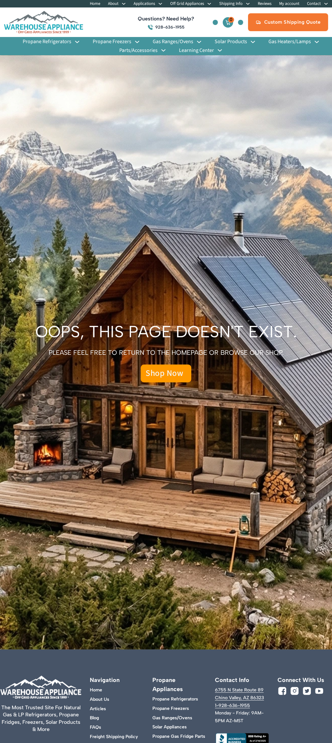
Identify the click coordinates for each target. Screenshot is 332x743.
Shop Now (164, 373)
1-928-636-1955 (232, 705)
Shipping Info (231, 4)
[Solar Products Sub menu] (252, 41)
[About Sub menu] (124, 4)
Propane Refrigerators (47, 41)
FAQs (95, 727)
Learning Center (196, 50)
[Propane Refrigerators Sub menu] (77, 41)
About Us (99, 699)
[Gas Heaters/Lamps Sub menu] (316, 41)
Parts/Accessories (138, 50)
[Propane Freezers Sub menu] (137, 41)
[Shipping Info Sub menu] (248, 4)
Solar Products (231, 41)
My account (289, 4)
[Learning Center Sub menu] (219, 50)
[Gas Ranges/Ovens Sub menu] (199, 41)
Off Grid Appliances (187, 4)
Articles (98, 709)
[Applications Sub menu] (160, 4)
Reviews (264, 4)
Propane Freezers (112, 41)
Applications (144, 4)
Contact (314, 4)
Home (95, 4)
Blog (94, 718)
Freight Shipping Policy (114, 736)
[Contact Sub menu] (326, 4)
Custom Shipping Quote (292, 22)
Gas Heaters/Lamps (289, 41)
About (113, 4)
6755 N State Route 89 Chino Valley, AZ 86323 (239, 693)
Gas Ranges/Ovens (173, 41)
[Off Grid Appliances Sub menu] (209, 4)
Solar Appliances (169, 727)
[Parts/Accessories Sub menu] (163, 50)
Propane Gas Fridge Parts (178, 736)
